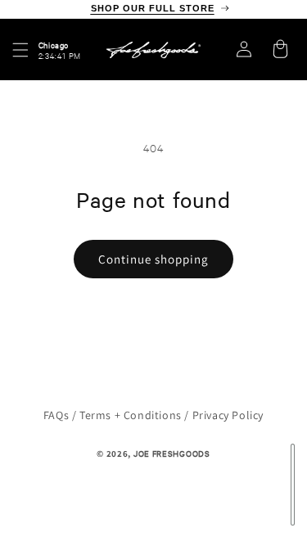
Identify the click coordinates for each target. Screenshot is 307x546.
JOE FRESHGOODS (171, 453)
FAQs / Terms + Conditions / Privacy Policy (153, 415)
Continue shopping (153, 259)
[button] (20, 50)
